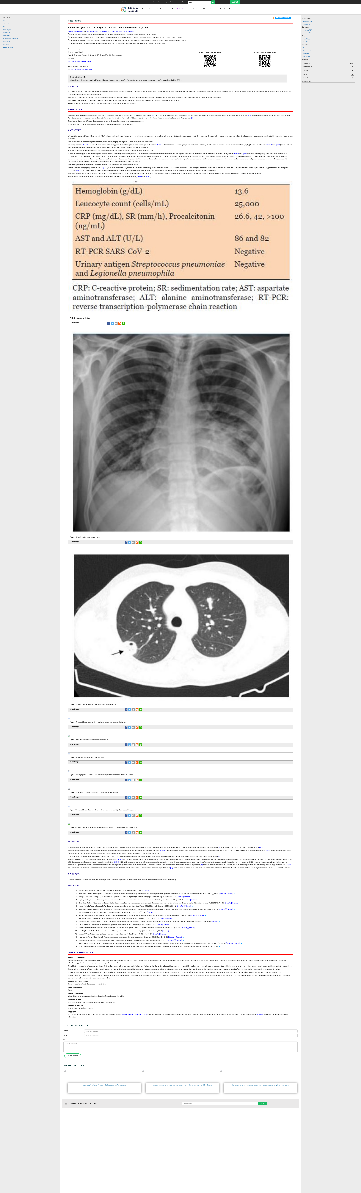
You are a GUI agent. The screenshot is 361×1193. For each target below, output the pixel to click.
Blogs (183, 2)
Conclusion (6, 36)
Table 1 (85, 145)
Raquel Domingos (129, 31)
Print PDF (305, 42)
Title (4, 21)
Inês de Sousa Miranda (76, 31)
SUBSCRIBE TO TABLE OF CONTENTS (82, 1104)
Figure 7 (79, 170)
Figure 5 (244, 154)
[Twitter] (112, 323)
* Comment (67, 1040)
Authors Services (193, 9)
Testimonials (174, 2)
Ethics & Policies (209, 9)
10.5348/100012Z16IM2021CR (81, 70)
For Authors (161, 9)
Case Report (7, 30)
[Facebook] (108, 323)
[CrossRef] (145, 890)
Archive (172, 9)
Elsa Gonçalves (104, 31)
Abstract (6, 24)
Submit (235, 2)
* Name (65, 1030)
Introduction (7, 27)
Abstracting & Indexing (160, 2)
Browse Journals (145, 2)
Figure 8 (139, 177)
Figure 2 (269, 145)
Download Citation (308, 33)
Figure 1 (160, 145)
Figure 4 (236, 154)
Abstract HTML (307, 21)
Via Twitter (306, 54)
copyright (260, 1014)
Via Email (305, 48)
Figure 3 (277, 145)
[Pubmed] (230, 894)
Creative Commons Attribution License (134, 1014)
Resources (233, 9)
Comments (6, 44)
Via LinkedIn (306, 57)
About (151, 9)
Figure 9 (147, 177)
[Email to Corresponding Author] (85, 31)
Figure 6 (104, 168)
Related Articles (8, 47)
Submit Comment (72, 1056)
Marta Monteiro (92, 31)
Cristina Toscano (116, 31)
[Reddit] (119, 323)
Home (144, 9)
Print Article (306, 39)
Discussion (6, 33)
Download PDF (307, 30)
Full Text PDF (307, 24)
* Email (65, 1035)
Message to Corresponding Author (79, 61)
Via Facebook (307, 51)
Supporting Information (10, 38)
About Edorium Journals (129, 2)
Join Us (223, 9)
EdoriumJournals (133, 9)
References (6, 41)
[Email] (116, 323)
